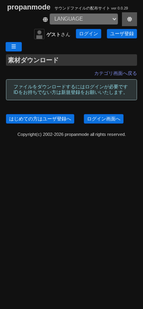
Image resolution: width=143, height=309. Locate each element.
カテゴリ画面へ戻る (115, 73)
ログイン (88, 33)
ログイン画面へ (103, 119)
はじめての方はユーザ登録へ (40, 119)
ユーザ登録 (122, 33)
